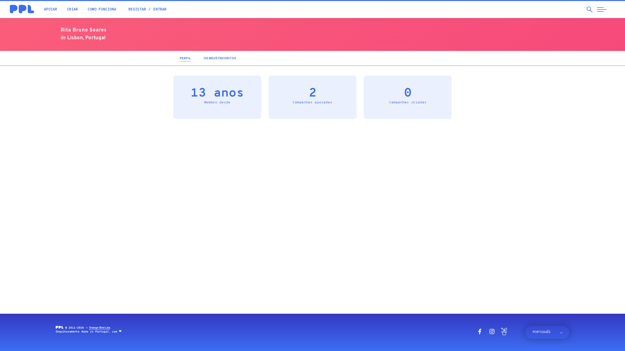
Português (542, 332)
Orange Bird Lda (99, 328)
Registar (137, 9)
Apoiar (50, 9)
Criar (72, 9)
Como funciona (102, 9)
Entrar (160, 9)
